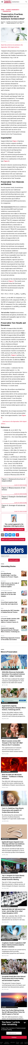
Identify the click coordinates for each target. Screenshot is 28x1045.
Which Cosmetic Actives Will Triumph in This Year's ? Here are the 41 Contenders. (12, 743)
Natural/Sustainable (7, 939)
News (2, 608)
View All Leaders (14, 560)
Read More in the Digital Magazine (14, 529)
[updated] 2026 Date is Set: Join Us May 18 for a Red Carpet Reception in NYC (13, 911)
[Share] (6, 534)
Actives (2, 600)
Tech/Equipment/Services (6, 590)
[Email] (2, 534)
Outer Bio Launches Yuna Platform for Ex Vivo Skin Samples (8, 594)
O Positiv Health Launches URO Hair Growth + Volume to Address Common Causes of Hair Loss (10, 620)
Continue (14, 1037)
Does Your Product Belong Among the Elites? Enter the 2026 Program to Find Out (13, 1012)
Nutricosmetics (4, 616)
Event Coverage (6, 669)
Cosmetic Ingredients (12, 9)
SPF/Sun (3, 571)
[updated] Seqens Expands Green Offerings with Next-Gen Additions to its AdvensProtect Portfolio (13, 844)
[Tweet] (13, 534)
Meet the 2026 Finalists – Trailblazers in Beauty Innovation (12, 776)
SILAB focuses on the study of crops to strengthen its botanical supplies (10, 584)
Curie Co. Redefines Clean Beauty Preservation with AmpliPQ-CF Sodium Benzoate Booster (13, 810)
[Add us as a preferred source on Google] (17, 534)
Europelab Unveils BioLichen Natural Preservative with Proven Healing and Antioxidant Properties (14, 978)
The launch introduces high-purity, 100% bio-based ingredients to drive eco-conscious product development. (13, 850)
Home (2, 9)
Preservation (7, 11)
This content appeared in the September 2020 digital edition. (14, 525)
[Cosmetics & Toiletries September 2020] (14, 518)
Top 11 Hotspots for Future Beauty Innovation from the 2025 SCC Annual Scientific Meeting (13, 877)
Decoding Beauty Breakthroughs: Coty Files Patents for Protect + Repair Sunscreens (9, 575)
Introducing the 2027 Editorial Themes (10, 611)
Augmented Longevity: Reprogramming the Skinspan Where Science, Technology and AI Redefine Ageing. (10, 630)
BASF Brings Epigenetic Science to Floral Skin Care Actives (10, 638)
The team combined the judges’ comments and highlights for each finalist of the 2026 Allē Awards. (13, 680)
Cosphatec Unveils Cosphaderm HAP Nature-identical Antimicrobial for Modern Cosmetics (14, 945)
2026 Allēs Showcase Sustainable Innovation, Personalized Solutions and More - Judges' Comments (13, 674)
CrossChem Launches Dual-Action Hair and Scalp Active (9, 603)
